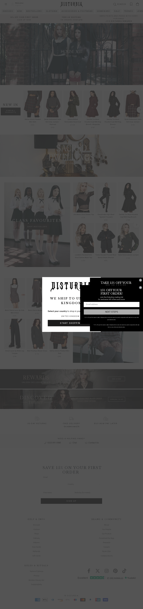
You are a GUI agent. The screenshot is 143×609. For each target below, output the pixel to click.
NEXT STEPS (111, 312)
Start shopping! (71, 323)
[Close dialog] (140, 280)
